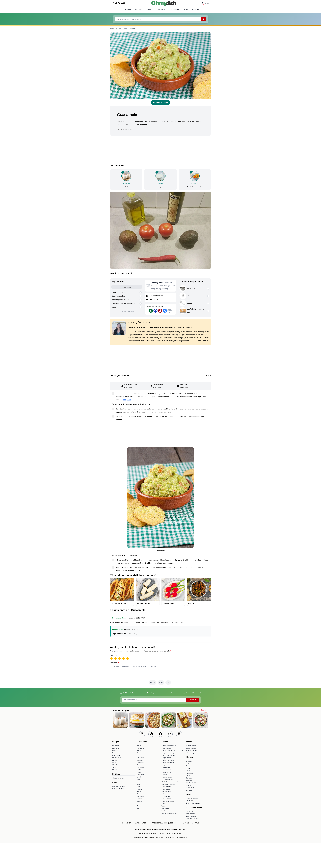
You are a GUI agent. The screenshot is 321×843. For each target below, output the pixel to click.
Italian (188, 775)
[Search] (203, 19)
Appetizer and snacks (169, 745)
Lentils (139, 777)
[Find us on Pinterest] (116, 3)
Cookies (164, 774)
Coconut (140, 760)
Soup (114, 767)
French (188, 766)
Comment (114, 663)
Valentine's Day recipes (169, 813)
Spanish (189, 785)
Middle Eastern (191, 783)
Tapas (164, 806)
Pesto (139, 791)
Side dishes (116, 765)
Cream (139, 765)
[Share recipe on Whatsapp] (151, 311)
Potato (139, 794)
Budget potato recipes (169, 755)
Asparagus (140, 748)
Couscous (140, 762)
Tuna (138, 803)
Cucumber (140, 767)
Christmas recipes (118, 778)
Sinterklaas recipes (168, 801)
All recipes (126, 10)
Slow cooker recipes (193, 803)
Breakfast (115, 748)
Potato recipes (166, 791)
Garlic (139, 770)
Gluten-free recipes (118, 786)
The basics (165, 808)
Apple (139, 745)
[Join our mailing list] (121, 3)
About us (195, 823)
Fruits (152, 682)
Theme (150, 10)
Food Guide (175, 10)
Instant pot (189, 800)
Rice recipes (166, 796)
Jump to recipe (161, 102)
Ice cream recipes (167, 779)
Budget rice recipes (168, 760)
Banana (139, 750)
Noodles (140, 784)
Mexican (189, 780)
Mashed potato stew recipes (171, 782)
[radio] (111, 659)
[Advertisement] (160, 149)
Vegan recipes (191, 816)
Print (209, 375)
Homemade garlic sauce (160, 187)
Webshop (195, 10)
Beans (139, 753)
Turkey (139, 806)
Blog (186, 10)
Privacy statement (141, 823)
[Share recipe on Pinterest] (160, 311)
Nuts (138, 786)
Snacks (125, 28)
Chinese (189, 761)
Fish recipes (190, 811)
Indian (188, 770)
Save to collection (155, 296)
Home (112, 28)
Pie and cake (116, 757)
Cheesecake (166, 767)
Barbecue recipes (192, 798)
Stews (164, 803)
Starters (115, 770)
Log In (206, 3)
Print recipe (153, 299)
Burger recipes (166, 765)
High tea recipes (167, 777)
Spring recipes (191, 748)
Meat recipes (190, 813)
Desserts (115, 750)
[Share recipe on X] (165, 311)
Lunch (114, 753)
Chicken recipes (167, 770)
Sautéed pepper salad (194, 187)
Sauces (114, 762)
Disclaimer (126, 823)
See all (204, 710)
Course (138, 10)
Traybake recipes (167, 811)
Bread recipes (166, 748)
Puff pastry (140, 796)
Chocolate (140, 757)
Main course (116, 755)
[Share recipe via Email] (170, 311)
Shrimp (139, 801)
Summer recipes (191, 750)
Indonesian (190, 773)
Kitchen (161, 10)
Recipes (118, 28)
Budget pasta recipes (169, 753)
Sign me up (192, 699)
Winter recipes (191, 753)
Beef (138, 755)
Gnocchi (139, 772)
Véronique (144, 322)
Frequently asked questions (164, 823)
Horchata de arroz (126, 187)
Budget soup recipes (168, 762)
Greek (188, 768)
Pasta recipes (166, 786)
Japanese (189, 778)
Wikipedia (127, 400)
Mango (139, 779)
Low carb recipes (118, 788)
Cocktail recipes (167, 772)
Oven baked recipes (168, 784)
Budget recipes (167, 757)
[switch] (148, 286)
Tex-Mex (189, 790)
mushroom (140, 782)
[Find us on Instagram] (113, 3)
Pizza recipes (166, 789)
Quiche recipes (167, 794)
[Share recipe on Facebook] (155, 311)
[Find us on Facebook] (119, 3)
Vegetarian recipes (192, 818)
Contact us (184, 823)
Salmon (139, 799)
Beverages (116, 745)
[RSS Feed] (124, 3)
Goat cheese (141, 774)
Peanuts (139, 789)
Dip (168, 682)
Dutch (188, 763)
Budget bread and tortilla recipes (172, 750)
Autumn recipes (191, 745)
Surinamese (190, 787)
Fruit (161, 682)
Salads (114, 760)
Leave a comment (205, 609)
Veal (138, 808)
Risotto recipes (167, 799)
